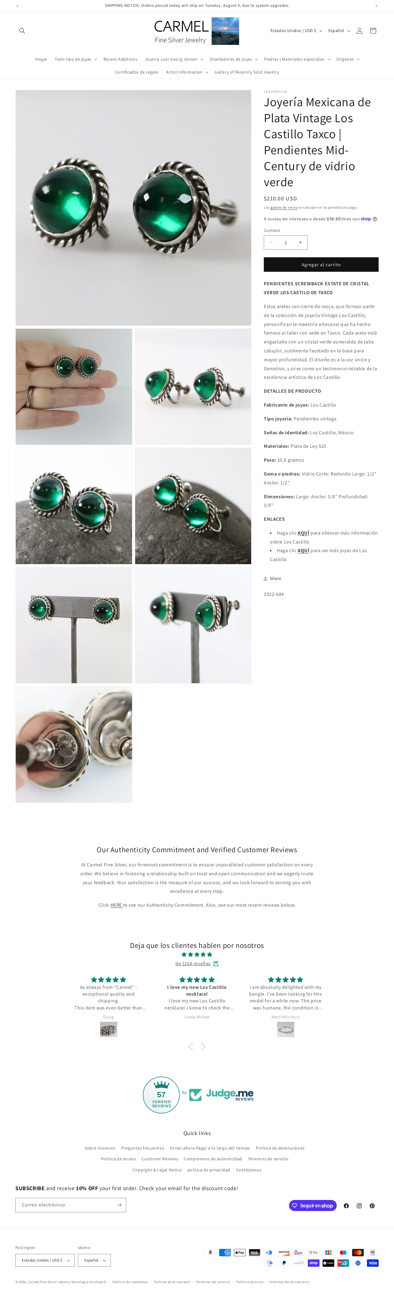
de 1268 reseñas (193, 963)
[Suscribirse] (119, 1205)
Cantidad (272, 230)
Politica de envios (118, 1159)
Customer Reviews (160, 1159)
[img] (197, 954)
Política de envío (249, 1282)
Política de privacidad (172, 1282)
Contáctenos (249, 1170)
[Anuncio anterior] (17, 6)
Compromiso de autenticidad (213, 1159)
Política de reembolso (130, 1282)
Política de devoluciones (280, 1148)
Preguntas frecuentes (142, 1148)
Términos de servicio (268, 1159)
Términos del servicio (213, 1282)
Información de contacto (289, 1282)
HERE (117, 905)
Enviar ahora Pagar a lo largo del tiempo (210, 1148)
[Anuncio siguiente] (376, 6)
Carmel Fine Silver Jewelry (49, 1282)
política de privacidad (208, 1170)
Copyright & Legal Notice (157, 1170)
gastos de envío (284, 207)
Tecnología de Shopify (89, 1282)
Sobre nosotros (100, 1148)
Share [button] (275, 578)
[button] (22, 31)
